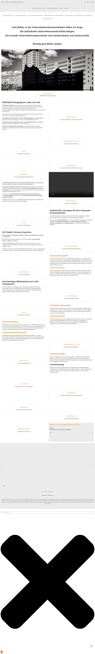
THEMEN (61, 8)
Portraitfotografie (22, 15)
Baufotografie (59, 15)
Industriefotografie (9, 15)
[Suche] (2, 652)
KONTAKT (66, 8)
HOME (33, 8)
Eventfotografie (47, 18)
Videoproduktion (49, 15)
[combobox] (47, 512)
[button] (50, 432)
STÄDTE (44, 8)
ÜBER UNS (38, 8)
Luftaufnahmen (69, 15)
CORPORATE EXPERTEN (52, 8)
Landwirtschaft (79, 15)
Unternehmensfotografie (35, 15)
